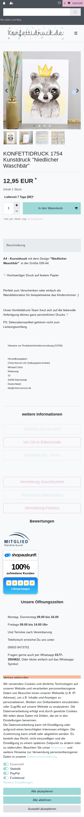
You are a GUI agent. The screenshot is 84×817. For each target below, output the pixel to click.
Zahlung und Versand (42, 429)
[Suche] (75, 12)
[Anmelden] (5, 3)
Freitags (14, 624)
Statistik (15, 768)
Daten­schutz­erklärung (42, 756)
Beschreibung (15, 245)
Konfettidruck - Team (42, 455)
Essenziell (17, 764)
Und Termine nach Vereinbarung (30, 632)
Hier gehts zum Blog (10, 19)
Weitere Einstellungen (18, 782)
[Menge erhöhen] (17, 205)
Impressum (58, 747)
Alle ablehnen (42, 800)
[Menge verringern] (17, 211)
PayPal (15, 773)
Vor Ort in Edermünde (42, 442)
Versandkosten (35, 219)
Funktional (17, 778)
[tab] (42, 245)
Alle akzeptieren (42, 791)
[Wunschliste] (59, 3)
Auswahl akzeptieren (42, 809)
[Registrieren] (12, 3)
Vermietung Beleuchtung (42, 495)
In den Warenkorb (50, 208)
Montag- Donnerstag (22, 617)
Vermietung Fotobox (42, 508)
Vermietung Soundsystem (42, 482)
